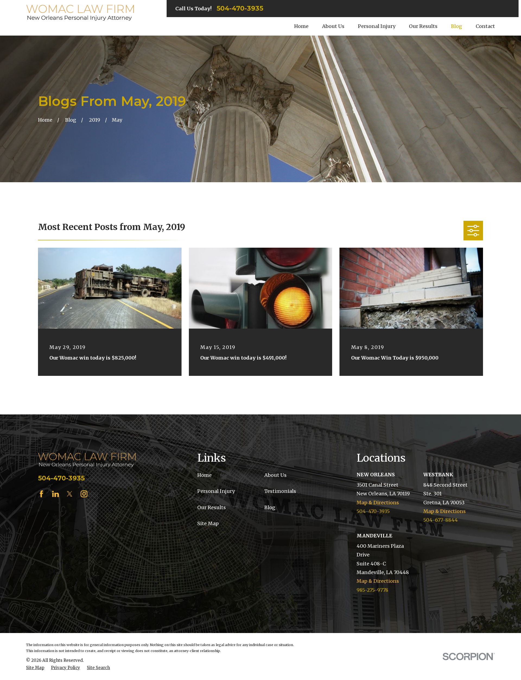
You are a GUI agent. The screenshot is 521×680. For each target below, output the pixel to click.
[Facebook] (41, 493)
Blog (269, 507)
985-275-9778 (372, 590)
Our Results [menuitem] (423, 26)
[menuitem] (35, 667)
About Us (275, 475)
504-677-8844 (440, 520)
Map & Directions (378, 502)
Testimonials (280, 491)
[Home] (80, 13)
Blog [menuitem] (456, 26)
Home (204, 475)
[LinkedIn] (55, 493)
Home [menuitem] (301, 26)
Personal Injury (216, 491)
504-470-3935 (240, 8)
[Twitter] (69, 493)
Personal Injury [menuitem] (376, 26)
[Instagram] (84, 493)
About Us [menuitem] (333, 26)
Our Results (211, 507)
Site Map (208, 523)
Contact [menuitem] (485, 26)
